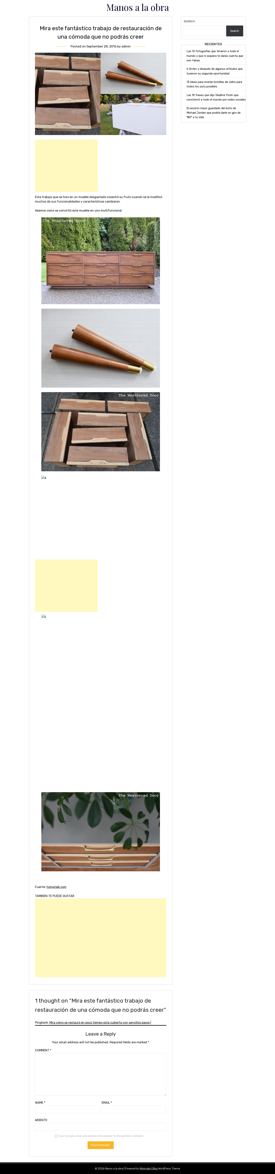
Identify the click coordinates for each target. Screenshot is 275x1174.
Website (41, 1120)
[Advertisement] (66, 166)
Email (107, 1102)
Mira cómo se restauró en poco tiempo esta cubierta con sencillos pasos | (100, 1022)
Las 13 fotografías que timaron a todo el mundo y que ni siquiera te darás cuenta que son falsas (215, 56)
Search (189, 21)
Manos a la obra (137, 7)
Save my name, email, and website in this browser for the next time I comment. (101, 1136)
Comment (43, 1050)
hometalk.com (56, 887)
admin (126, 46)
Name (40, 1102)
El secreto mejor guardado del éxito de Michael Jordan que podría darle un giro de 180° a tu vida (214, 113)
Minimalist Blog (149, 1168)
